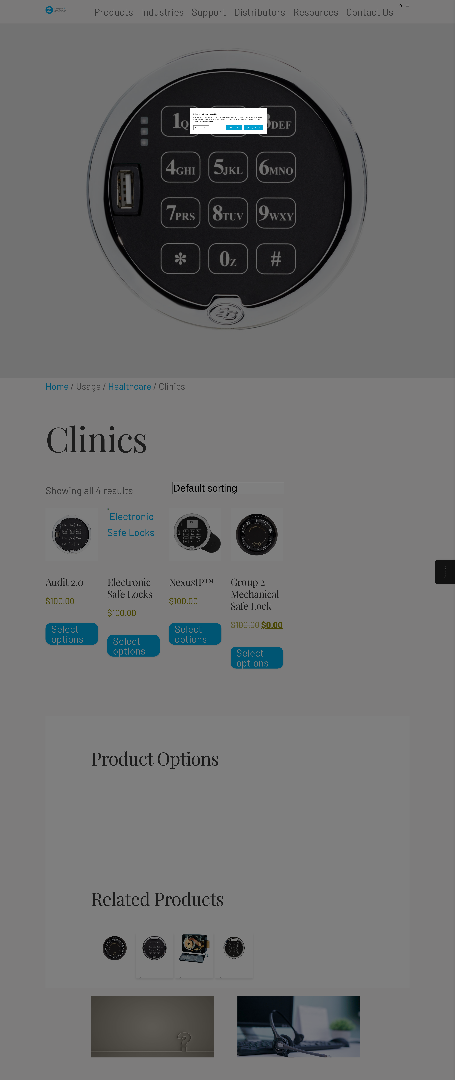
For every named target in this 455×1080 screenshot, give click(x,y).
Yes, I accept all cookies (253, 127)
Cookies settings (201, 127)
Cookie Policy (198, 121)
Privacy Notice (208, 121)
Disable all (234, 127)
